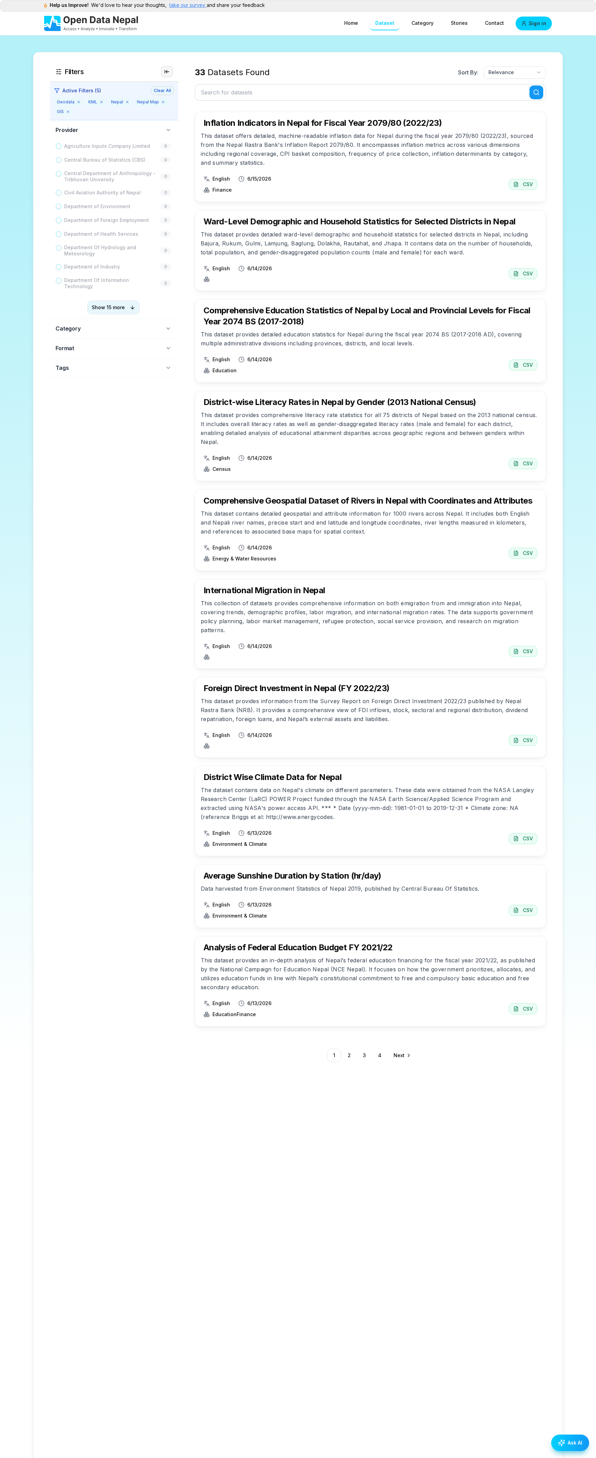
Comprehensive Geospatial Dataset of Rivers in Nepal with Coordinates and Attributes (367, 501)
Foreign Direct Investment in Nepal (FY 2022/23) (296, 688)
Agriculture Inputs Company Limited (107, 146)
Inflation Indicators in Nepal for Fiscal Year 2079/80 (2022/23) (322, 123)
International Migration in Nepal (264, 590)
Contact (494, 23)
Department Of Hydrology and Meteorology (100, 250)
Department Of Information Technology (96, 283)
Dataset (384, 23)
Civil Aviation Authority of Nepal (102, 192)
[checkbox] (58, 146)
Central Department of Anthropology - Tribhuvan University (110, 176)
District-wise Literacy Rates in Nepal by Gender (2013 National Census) (339, 402)
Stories (459, 23)
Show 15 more (108, 307)
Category (422, 23)
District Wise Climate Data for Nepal (272, 777)
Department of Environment (97, 206)
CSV (528, 184)
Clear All (162, 90)
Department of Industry (92, 267)
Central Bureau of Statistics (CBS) (104, 160)
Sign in (537, 23)
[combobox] (515, 72)
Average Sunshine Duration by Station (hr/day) (292, 876)
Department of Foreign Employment (106, 220)
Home (351, 23)
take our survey (188, 5)
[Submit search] (536, 92)
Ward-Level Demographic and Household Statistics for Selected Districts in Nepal (359, 221)
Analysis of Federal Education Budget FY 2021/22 (298, 947)
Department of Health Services (101, 234)
